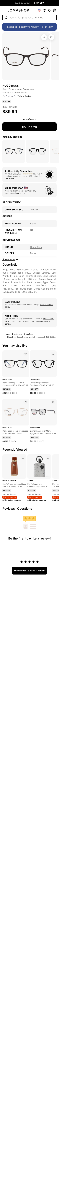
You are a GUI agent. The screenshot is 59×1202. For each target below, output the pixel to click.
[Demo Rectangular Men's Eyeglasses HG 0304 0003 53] (53, 402)
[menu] (4, 10)
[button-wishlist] (49, 10)
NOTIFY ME (29, 126)
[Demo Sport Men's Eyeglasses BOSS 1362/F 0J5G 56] (25, 402)
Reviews (8, 508)
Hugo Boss (28, 334)
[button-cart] (55, 10)
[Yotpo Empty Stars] (9, 96)
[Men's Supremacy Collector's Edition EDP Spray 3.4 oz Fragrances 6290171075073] (48, 458)
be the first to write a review (29, 570)
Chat (20, 321)
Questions (24, 508)
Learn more (9, 178)
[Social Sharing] (44, 37)
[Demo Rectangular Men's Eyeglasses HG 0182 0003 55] (25, 354)
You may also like (12, 136)
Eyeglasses (17, 334)
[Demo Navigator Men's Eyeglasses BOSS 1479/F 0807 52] (53, 354)
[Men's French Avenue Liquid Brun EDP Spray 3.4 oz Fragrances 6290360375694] (23, 458)
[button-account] (44, 10)
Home (7, 334)
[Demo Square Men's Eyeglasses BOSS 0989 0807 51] (51, 37)
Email (13, 321)
